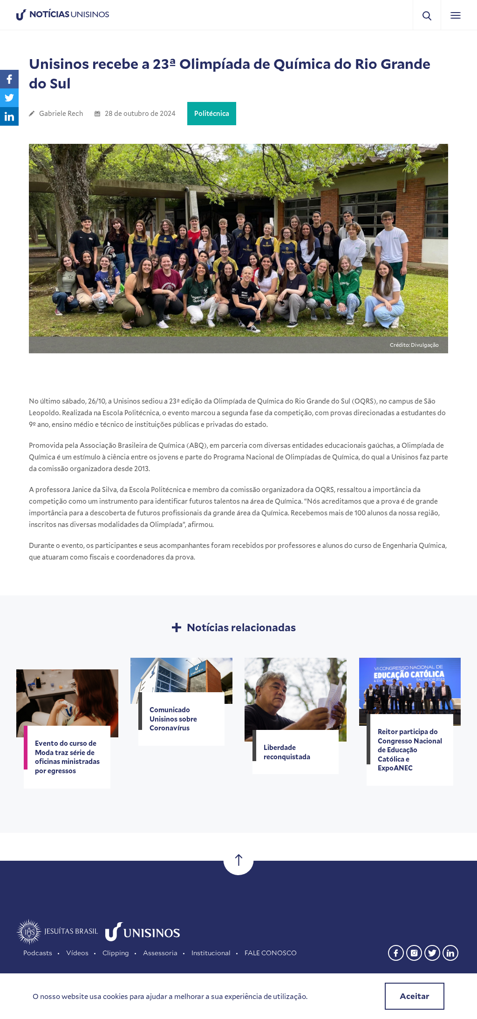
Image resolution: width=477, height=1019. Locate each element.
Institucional (211, 952)
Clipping (115, 952)
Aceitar (414, 996)
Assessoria (160, 952)
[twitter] (432, 952)
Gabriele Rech (61, 113)
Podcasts (37, 952)
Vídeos (77, 952)
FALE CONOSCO (271, 952)
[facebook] (396, 952)
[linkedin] (450, 952)
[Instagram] (414, 952)
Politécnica (211, 113)
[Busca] (426, 15)
